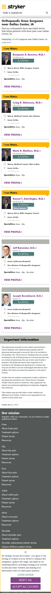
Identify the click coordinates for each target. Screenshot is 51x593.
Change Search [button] (6, 42)
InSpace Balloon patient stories (16, 546)
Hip (3, 446)
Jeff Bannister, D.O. (24, 247)
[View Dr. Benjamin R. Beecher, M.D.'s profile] (6, 58)
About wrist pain (10, 516)
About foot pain (9, 472)
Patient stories (8, 436)
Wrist (4, 512)
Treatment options (10, 432)
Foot (4, 468)
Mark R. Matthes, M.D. (26, 150)
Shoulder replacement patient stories (19, 542)
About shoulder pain (11, 534)
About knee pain (10, 428)
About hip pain (9, 450)
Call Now (24, 60)
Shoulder (6, 530)
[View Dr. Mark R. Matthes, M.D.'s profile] (6, 154)
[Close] (25, 552)
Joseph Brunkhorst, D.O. (27, 295)
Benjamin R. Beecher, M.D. (28, 54)
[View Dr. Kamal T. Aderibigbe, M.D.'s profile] (6, 202)
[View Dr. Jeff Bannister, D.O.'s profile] (6, 251)
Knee (4, 424)
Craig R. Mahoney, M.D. (27, 102)
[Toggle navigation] (4, 7)
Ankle (4, 490)
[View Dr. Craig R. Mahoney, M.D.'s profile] (6, 106)
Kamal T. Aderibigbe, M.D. (28, 198)
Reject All (25, 580)
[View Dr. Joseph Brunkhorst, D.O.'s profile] (6, 299)
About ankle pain (10, 494)
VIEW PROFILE (12, 86)
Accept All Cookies (25, 586)
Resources (6, 440)
